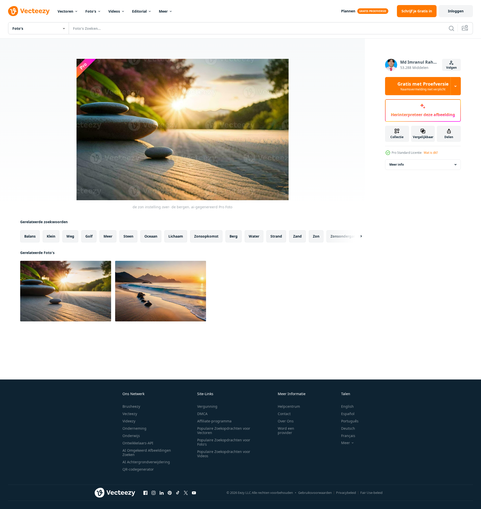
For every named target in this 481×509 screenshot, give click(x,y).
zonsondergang (344, 236)
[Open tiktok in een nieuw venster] (178, 493)
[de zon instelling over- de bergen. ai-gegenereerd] (65, 291)
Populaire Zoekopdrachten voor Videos (223, 453)
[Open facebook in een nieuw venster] (145, 493)
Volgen (451, 67)
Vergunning (207, 406)
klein (51, 236)
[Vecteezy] (28, 11)
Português (350, 421)
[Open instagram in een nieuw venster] (153, 493)
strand (276, 236)
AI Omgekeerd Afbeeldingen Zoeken (146, 452)
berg (234, 236)
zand (297, 236)
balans (30, 236)
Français (348, 435)
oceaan (150, 236)
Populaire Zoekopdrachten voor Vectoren (223, 430)
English (347, 406)
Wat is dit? (431, 152)
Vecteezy (129, 413)
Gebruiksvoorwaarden (315, 492)
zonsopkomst (206, 236)
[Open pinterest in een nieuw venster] (170, 493)
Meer (163, 11)
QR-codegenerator (138, 469)
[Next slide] (357, 236)
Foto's (90, 11)
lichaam (175, 236)
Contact (284, 413)
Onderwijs (131, 435)
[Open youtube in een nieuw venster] (194, 493)
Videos (114, 11)
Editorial (139, 11)
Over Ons (286, 421)
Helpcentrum (289, 406)
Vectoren (65, 11)
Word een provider (286, 430)
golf (88, 236)
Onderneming (134, 428)
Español (348, 413)
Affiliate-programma (214, 421)
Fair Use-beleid (371, 492)
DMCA (202, 413)
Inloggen (456, 11)
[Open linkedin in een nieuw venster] (162, 493)
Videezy (128, 421)
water (254, 236)
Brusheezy (131, 406)
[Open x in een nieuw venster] (186, 493)
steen (128, 236)
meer (108, 236)
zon (316, 236)
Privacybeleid (346, 492)
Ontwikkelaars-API (137, 443)
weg (70, 236)
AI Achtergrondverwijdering (146, 462)
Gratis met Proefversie (423, 86)
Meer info (396, 164)
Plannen (348, 11)
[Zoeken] (451, 28)
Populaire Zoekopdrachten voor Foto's (223, 442)
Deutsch (348, 428)
